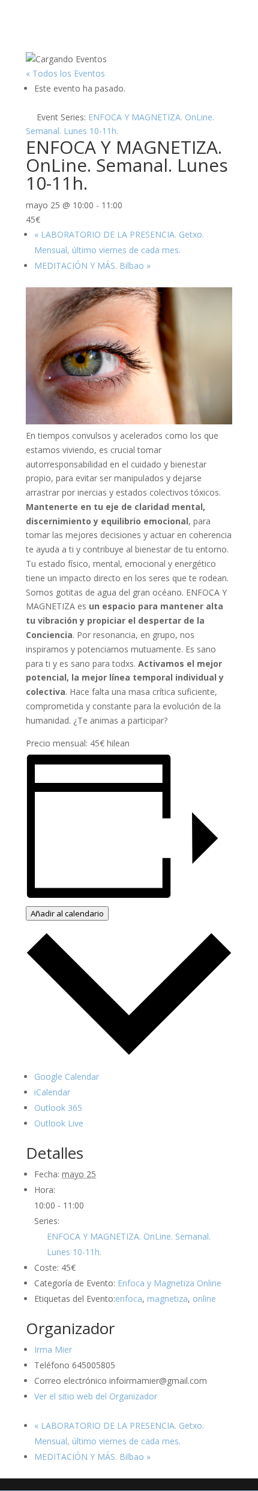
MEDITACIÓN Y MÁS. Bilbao (92, 265)
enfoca (128, 1298)
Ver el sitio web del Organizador (95, 1396)
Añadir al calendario (67, 913)
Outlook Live (58, 1123)
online (204, 1298)
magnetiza (167, 1298)
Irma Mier (53, 1349)
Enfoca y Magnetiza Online (169, 1283)
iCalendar (52, 1092)
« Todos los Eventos (65, 73)
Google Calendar (66, 1076)
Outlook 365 (58, 1107)
